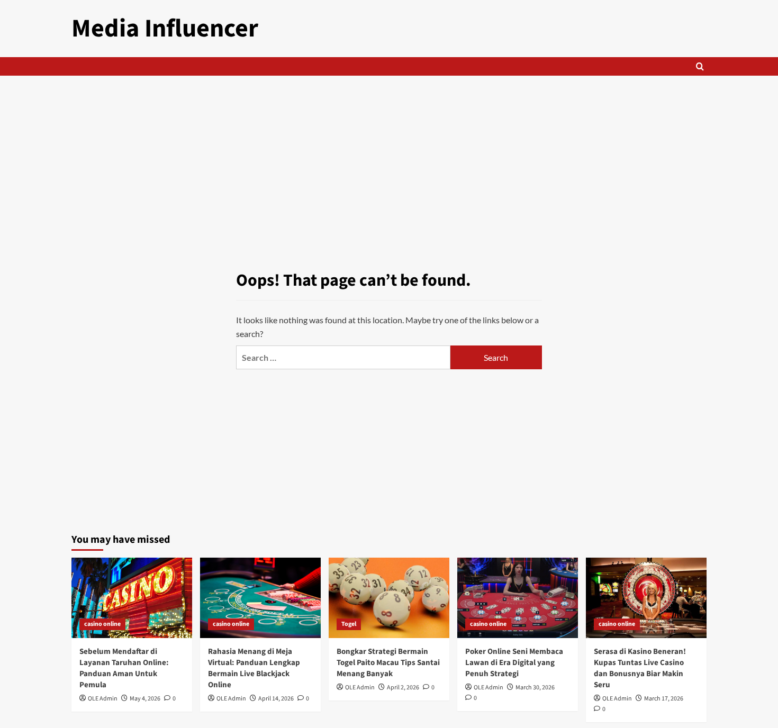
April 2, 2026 (403, 687)
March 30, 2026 (535, 687)
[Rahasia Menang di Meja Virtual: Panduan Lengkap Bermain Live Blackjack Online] (260, 598)
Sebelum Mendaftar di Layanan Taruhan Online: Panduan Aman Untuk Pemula (124, 668)
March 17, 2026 (663, 698)
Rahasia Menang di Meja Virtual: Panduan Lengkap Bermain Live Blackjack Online (254, 668)
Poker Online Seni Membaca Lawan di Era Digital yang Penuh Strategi (514, 662)
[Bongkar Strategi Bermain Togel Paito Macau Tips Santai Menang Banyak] (389, 598)
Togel (348, 624)
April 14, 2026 (276, 698)
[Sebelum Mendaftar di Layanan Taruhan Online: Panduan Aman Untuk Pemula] (131, 598)
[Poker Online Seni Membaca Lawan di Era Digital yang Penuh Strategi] (517, 598)
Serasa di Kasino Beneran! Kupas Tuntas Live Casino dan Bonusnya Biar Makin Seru (640, 668)
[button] (700, 66)
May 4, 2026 (145, 698)
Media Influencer (164, 29)
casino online (102, 624)
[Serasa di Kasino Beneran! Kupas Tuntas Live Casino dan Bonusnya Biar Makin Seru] (646, 598)
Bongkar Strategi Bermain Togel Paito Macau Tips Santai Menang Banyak (388, 662)
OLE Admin (102, 698)
